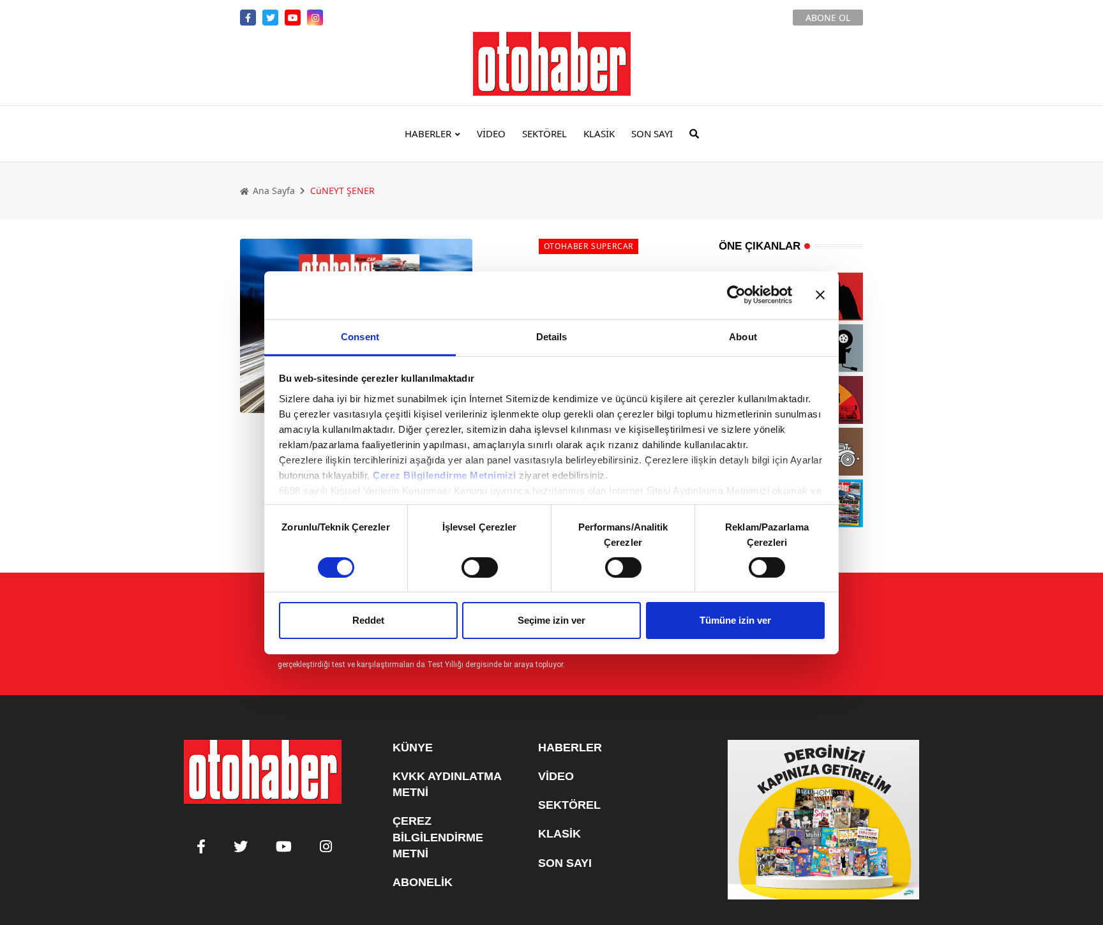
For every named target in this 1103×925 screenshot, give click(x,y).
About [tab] (743, 336)
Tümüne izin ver (735, 620)
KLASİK (599, 133)
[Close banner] (820, 294)
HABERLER (428, 133)
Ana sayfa (272, 190)
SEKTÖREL (544, 133)
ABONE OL (828, 17)
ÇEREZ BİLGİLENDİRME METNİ (438, 837)
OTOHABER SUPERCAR (589, 246)
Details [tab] (551, 336)
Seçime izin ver (551, 620)
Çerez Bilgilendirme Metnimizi (444, 474)
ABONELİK (423, 882)
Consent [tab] (360, 336)
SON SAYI (652, 133)
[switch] (479, 567)
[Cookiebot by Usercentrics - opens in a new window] (736, 295)
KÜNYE (413, 747)
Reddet (368, 620)
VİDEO (491, 133)
